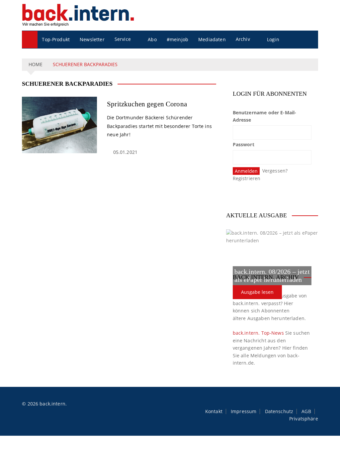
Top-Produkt (56, 39)
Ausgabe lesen (257, 292)
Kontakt (213, 411)
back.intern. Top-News (258, 333)
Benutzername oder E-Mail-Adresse (265, 116)
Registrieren (247, 178)
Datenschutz (279, 411)
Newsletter (92, 39)
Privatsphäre (303, 418)
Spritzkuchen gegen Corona (147, 104)
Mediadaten (212, 39)
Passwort (243, 144)
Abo (152, 39)
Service (123, 39)
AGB (306, 411)
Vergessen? (275, 171)
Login (273, 39)
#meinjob (177, 39)
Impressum (243, 411)
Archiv (243, 39)
